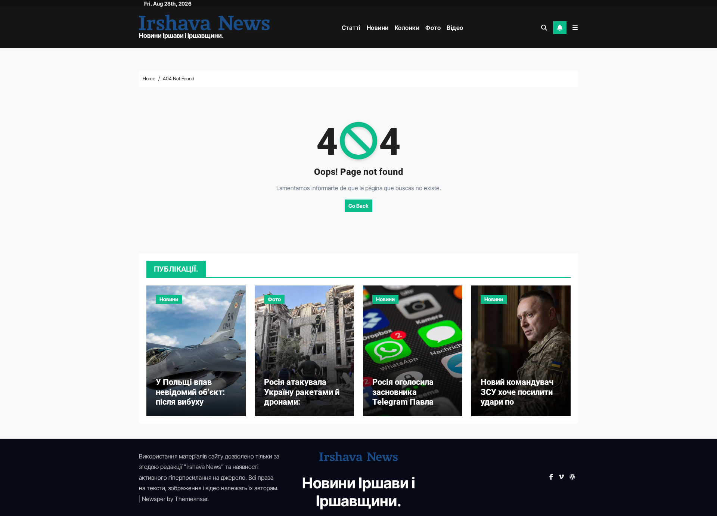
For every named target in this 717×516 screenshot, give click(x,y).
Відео (455, 27)
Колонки (407, 27)
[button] (575, 28)
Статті (351, 27)
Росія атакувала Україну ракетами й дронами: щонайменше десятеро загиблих (301, 401)
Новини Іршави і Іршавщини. (181, 35)
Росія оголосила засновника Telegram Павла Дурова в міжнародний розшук (403, 406)
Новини (378, 27)
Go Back (358, 206)
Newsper (153, 499)
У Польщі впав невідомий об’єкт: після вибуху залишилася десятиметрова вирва (190, 406)
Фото (433, 27)
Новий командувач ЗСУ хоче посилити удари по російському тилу (517, 396)
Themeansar (191, 499)
